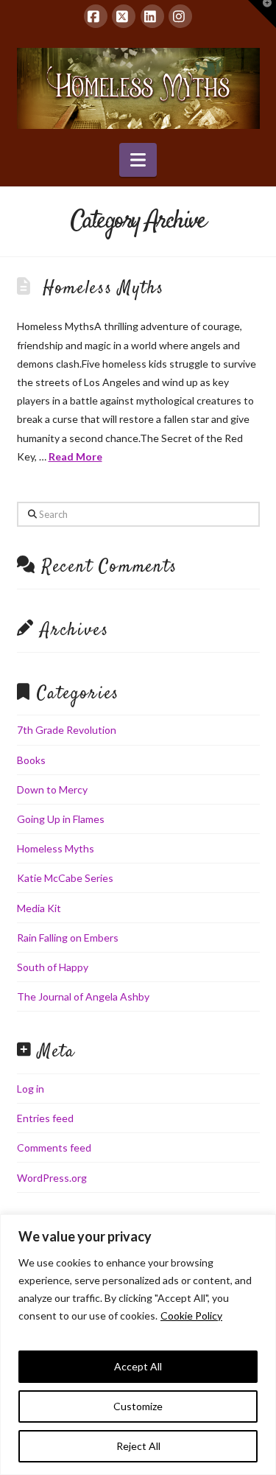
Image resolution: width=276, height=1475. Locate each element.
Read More (75, 456)
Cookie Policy (191, 1315)
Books (31, 760)
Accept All (138, 1366)
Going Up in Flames (61, 819)
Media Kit (39, 908)
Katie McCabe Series (65, 878)
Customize (138, 1406)
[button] (138, 160)
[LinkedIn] (152, 16)
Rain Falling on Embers (67, 937)
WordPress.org (52, 1177)
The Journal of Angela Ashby (83, 996)
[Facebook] (95, 16)
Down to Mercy (52, 789)
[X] (123, 16)
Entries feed (45, 1118)
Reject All (138, 1446)
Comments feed (54, 1147)
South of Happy (52, 967)
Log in (30, 1088)
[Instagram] (180, 16)
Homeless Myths (103, 288)
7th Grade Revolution (66, 730)
